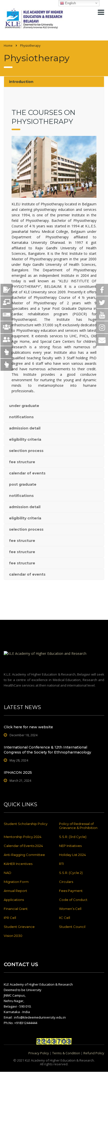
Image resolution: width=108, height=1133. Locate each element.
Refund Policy (93, 1053)
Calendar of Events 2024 (23, 846)
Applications (14, 900)
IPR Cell (10, 918)
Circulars (66, 882)
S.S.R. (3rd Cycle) (72, 837)
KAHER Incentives (18, 864)
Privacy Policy (38, 1053)
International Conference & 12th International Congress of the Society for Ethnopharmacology (47, 750)
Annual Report (15, 891)
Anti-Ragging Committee (24, 855)
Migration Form (16, 882)
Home (8, 45)
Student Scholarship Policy (25, 824)
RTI (61, 864)
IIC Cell (64, 918)
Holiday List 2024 (72, 855)
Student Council (72, 927)
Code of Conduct (73, 900)
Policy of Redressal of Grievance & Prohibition (78, 826)
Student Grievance (19, 927)
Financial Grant (16, 909)
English (70, 3)
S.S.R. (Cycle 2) (71, 873)
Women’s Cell (70, 909)
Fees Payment (71, 891)
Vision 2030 (13, 936)
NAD (7, 873)
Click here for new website (28, 727)
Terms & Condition (66, 1053)
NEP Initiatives (70, 846)
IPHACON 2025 (18, 772)
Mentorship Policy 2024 (22, 837)
